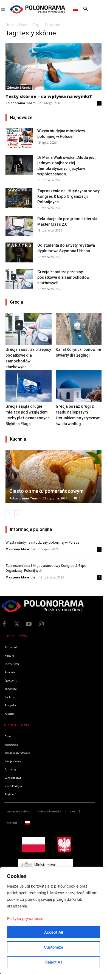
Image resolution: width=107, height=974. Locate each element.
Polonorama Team (20, 103)
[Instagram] (41, 624)
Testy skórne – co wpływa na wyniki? (48, 96)
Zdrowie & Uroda (19, 87)
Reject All (53, 962)
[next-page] (17, 513)
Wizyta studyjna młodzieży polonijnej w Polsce (42, 542)
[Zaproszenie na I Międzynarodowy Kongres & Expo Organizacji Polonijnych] (19, 198)
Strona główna (16, 24)
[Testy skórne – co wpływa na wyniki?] (53, 66)
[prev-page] (8, 513)
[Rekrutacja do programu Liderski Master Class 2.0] (19, 226)
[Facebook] (4, 624)
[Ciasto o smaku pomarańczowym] (53, 476)
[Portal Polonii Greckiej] (37, 9)
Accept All (53, 932)
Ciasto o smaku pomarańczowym (46, 491)
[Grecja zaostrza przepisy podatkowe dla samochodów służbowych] (19, 279)
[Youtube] (29, 624)
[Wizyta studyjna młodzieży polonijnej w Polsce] (19, 138)
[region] (53, 920)
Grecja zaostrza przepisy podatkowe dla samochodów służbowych (63, 277)
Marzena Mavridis (20, 549)
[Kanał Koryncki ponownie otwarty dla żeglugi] (79, 328)
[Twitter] (16, 624)
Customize (53, 947)
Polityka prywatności (25, 918)
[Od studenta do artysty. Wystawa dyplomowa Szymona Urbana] (19, 252)
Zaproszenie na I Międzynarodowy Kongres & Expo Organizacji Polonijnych (68, 196)
